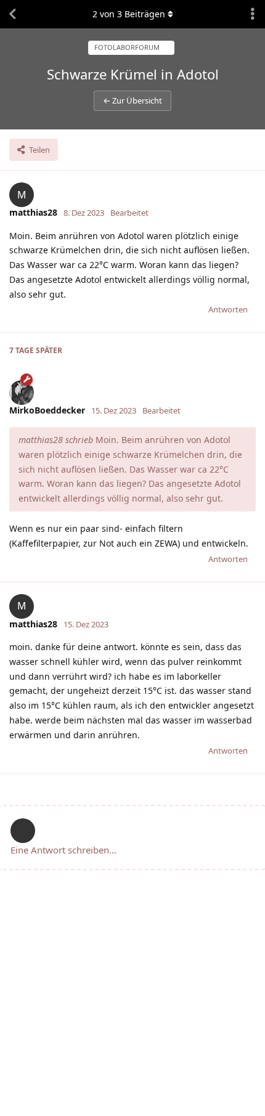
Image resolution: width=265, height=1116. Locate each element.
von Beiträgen (128, 14)
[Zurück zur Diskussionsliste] (12, 14)
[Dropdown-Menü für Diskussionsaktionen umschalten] (252, 14)
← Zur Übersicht (132, 100)
